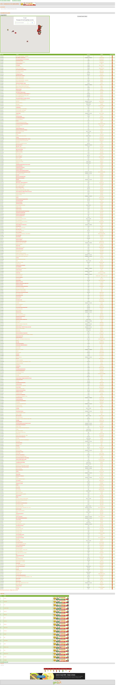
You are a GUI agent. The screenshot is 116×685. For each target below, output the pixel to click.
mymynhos (101, 278)
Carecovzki (101, 474)
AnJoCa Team (102, 117)
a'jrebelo (101, 283)
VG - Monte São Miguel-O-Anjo (20, 564)
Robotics (17, 477)
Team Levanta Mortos (101, 516)
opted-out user (6, 653)
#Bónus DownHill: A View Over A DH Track (22, 86)
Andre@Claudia (101, 397)
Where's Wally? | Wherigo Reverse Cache (22, 582)
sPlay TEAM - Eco (18, 501)
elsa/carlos (101, 411)
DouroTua (101, 74)
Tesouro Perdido (18, 522)
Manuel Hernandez (101, 489)
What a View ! (18, 579)
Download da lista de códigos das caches (9, 590)
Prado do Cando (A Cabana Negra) (21, 456)
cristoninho (101, 194)
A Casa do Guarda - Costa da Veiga (21, 108)
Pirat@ (102, 227)
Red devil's (101, 215)
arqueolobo (101, 152)
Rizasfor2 (101, 448)
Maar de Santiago (18, 310)
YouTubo (17, 587)
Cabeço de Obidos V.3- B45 (20, 188)
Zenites (102, 87)
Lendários (101, 284)
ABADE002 (101, 191)
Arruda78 (101, 423)
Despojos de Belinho (19, 223)
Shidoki (102, 405)
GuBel (102, 409)
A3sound (101, 498)
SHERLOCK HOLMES (19, 492)
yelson (102, 200)
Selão (101, 414)
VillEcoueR (101, 427)
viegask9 (101, 203)
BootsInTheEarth (101, 101)
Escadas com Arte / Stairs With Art (21, 242)
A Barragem (18, 104)
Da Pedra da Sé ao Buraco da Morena (21, 221)
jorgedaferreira (101, 182)
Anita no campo (18, 158)
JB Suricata (101, 251)
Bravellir (101, 260)
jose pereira (101, 271)
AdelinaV (101, 170)
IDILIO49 (101, 551)
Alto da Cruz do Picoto (19, 152)
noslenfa (101, 244)
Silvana (102, 376)
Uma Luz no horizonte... (19, 551)
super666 (101, 218)
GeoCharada (101, 548)
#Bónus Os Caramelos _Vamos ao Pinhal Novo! (23, 87)
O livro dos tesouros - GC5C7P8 (21, 385)
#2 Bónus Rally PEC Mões (20, 78)
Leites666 (101, 209)
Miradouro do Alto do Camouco (20, 62)
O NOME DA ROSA (19, 393)
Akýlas (102, 224)
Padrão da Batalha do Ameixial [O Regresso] (22, 427)
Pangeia (17, 429)
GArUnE (101, 432)
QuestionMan (102, 552)
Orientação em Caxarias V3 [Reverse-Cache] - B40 (23, 418)
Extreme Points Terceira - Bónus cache (22, 256)
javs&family (101, 176)
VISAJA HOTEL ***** (19, 570)
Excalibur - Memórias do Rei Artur (21, 253)
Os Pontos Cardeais (102, 105)
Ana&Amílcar (101, 140)
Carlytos (101, 451)
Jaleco (102, 468)
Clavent (101, 319)
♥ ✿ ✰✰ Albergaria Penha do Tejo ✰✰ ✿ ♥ (22, 95)
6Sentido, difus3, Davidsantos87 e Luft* (101, 275)
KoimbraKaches (101, 221)
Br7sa (101, 111)
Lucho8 (102, 456)
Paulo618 (101, 223)
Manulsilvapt (101, 266)
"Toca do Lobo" (18, 72)
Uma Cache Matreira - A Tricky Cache (21, 549)
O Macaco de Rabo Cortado (20, 388)
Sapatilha (101, 331)
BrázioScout (101, 253)
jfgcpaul (101, 462)
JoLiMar (101, 396)
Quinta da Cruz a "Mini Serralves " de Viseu (22, 465)
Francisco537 (102, 563)
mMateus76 (101, 102)
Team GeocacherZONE (101, 537)
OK (32, 22)
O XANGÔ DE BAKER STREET (20, 412)
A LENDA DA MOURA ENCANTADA (21, 122)
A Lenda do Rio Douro (19, 125)
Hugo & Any (101, 98)
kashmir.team (102, 390)
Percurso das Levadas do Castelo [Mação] (22, 439)
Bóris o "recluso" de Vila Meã (20, 185)
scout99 (101, 287)
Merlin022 (101, 69)
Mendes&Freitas (101, 242)
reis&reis (5, 656)
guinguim (101, 578)
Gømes (101, 549)
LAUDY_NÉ (101, 248)
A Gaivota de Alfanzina (19, 119)
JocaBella (101, 119)
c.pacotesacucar (101, 301)
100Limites (101, 263)
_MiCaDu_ (101, 155)
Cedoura (101, 340)
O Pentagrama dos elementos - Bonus (21, 396)
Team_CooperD (101, 113)
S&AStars (101, 116)
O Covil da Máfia (18, 373)
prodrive (5, 598)
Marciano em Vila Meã (19, 313)
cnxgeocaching (101, 57)
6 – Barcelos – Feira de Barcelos (21, 99)
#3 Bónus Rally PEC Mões (20, 81)
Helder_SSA (101, 149)
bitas (4, 637)
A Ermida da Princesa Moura (20, 111)
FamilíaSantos (102, 402)
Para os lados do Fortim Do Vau (20, 432)
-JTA (101, 259)
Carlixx (102, 120)
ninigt (101, 63)
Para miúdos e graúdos (19, 430)
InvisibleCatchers (101, 480)
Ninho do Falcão (18, 352)
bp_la (101, 430)
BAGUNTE (101, 229)
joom (101, 444)
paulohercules (102, 241)
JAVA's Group (102, 71)
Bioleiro (16, 4)
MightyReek (101, 406)
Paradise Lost (18, 433)
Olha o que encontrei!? (19, 417)
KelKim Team (101, 265)
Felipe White (101, 226)
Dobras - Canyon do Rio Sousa (20, 227)
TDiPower (101, 122)
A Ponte (17, 134)
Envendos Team (101, 262)
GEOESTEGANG (101, 197)
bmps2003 (101, 188)
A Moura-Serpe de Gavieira (20, 131)
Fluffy (17, 260)
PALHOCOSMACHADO (101, 233)
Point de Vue (18, 448)
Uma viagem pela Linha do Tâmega (21, 552)
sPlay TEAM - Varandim (19, 504)
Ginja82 (101, 304)
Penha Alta (17, 438)
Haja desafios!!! (18, 278)
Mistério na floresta (19, 325)
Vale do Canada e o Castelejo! (20, 561)
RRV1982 (101, 268)
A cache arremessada (19, 105)
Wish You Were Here (19, 584)
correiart (101, 220)
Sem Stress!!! (18, 486)
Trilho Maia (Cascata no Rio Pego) (21, 543)
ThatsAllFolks (102, 584)
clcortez (101, 555)
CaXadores (101, 388)
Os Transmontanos (101, 587)
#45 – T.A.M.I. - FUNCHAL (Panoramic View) (22, 84)
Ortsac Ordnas (101, 125)
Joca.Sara (101, 99)
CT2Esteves (101, 486)
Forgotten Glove (18, 263)
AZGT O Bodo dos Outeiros (20, 173)
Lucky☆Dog (101, 134)
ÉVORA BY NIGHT (19, 251)
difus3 (101, 581)
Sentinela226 (101, 72)
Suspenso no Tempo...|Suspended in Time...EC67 (23, 507)
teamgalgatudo (101, 62)
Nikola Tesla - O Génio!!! (19, 349)
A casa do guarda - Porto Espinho (21, 110)
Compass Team (101, 399)
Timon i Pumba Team (102, 280)
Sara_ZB (5, 611)
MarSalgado (101, 245)
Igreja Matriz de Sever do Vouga (20, 289)
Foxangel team (101, 137)
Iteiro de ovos (18, 298)
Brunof (102, 554)
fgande (102, 442)
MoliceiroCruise (18, 331)
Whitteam (5, 624)
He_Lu (102, 128)
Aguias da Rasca (101, 65)
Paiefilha (101, 206)
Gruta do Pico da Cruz (19, 274)
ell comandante (101, 435)
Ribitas (102, 86)
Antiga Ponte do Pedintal (19, 161)
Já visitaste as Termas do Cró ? (20, 301)
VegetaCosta (101, 236)
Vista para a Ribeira (19, 572)
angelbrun (101, 89)
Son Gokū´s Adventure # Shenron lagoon (22, 498)
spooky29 (101, 179)
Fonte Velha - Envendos (19, 262)
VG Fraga (17, 567)
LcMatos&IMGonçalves (101, 573)
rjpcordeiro (101, 582)
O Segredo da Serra (19, 405)
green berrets (102, 60)
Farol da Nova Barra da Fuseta (20, 259)
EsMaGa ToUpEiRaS (19, 244)
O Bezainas (18, 364)
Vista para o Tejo (18, 573)
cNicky (102, 239)
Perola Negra (18, 441)
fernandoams (102, 325)
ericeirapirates (102, 286)
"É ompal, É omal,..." (19, 66)
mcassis (101, 254)
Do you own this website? (20, 22)
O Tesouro (17, 409)
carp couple (101, 107)
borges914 (101, 510)
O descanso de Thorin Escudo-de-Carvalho (22, 376)
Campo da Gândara (19, 194)
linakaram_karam (101, 367)
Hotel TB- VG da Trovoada (20, 287)
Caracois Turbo (101, 232)
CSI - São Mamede (19, 220)
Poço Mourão (18, 447)
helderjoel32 (101, 322)
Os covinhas (101, 281)
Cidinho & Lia (101, 84)
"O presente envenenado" (20, 71)
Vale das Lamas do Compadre (20, 560)
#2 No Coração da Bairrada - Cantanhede (22, 80)
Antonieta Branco (101, 387)
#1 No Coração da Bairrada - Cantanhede (22, 56)
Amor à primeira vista (19, 155)
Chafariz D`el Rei (18, 206)
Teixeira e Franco (101, 415)
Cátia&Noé (101, 173)
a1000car (101, 534)
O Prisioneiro (18, 402)
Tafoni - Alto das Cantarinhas (20, 510)
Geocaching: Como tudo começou (21, 268)
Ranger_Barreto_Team (101, 123)
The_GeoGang (101, 528)
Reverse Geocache (19, 468)
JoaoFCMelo (101, 90)
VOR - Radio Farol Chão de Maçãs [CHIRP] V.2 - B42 (24, 576)
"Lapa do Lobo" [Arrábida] (20, 68)
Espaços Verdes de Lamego (20, 247)
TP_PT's (101, 114)
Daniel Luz (101, 424)
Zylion (101, 66)
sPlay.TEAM (101, 501)
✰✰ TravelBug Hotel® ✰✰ (20, 96)
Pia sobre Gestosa (19, 444)
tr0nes (102, 269)
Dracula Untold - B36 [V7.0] (20, 230)
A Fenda (17, 114)
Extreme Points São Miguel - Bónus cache (22, 254)
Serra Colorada (18, 489)
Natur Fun (101, 403)
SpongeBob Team (101, 247)
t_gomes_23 (101, 158)
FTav (4, 604)
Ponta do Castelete (19, 450)
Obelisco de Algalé (18, 414)
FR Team (101, 465)
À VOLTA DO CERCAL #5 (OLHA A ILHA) (22, 140)
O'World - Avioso (18, 426)
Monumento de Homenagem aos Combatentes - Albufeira (24, 334)
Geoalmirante (102, 385)
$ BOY (102, 56)
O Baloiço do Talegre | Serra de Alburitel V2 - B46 (23, 361)
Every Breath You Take (19, 250)
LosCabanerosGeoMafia (101, 272)
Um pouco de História (19, 548)
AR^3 (4, 650)
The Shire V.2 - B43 (19, 531)
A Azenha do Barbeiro (19, 102)
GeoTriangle (101, 146)
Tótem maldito (18, 540)
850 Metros (17, 101)
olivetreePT (101, 212)
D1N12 (102, 83)
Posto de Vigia (18, 453)
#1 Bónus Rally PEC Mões (20, 77)
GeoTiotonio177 (101, 59)
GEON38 (101, 92)
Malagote (101, 80)
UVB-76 (17, 557)
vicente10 (101, 77)
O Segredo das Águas (19, 406)
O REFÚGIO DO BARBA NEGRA (21, 403)
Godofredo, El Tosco (19, 271)
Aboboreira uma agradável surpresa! (21, 143)
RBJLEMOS (101, 558)
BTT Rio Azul (101, 355)
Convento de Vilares (19, 217)
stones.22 (101, 93)
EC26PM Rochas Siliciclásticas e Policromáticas (23, 233)
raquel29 (101, 104)
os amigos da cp (101, 75)
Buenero (101, 131)
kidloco (102, 450)
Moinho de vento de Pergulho (20, 328)
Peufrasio (5, 630)
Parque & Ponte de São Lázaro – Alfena (22, 435)
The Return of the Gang (19, 528)
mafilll (4, 643)
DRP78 (102, 164)
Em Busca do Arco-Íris (19, 238)
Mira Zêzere (18, 322)
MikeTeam (5, 614)
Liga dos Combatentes (19, 304)
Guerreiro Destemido (19, 275)
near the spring (18, 346)
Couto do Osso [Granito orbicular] (21, 218)
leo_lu (101, 408)
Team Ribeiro (6, 640)
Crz (101, 289)
